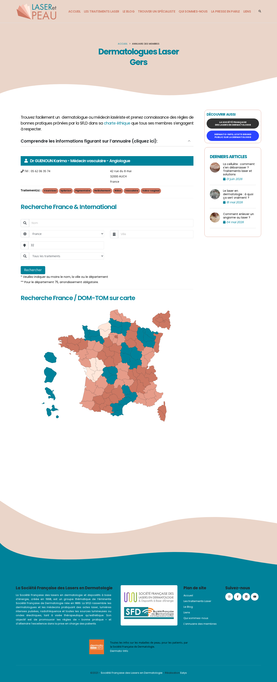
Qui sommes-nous (193, 11)
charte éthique (117, 123)
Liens (247, 11)
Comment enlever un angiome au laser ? (238, 215)
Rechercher (33, 270)
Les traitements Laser (101, 11)
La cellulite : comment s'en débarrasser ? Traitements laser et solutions (239, 169)
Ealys (183, 673)
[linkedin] (246, 597)
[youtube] (255, 597)
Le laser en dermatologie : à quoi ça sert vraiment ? (238, 194)
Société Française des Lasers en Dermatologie (131, 673)
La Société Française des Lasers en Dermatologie (233, 123)
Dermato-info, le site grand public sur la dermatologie (232, 136)
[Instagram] (229, 597)
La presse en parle (225, 11)
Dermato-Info (119, 651)
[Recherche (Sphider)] (260, 11)
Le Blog (129, 11)
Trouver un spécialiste (156, 11)
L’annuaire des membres (200, 624)
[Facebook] (238, 597)
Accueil (74, 11)
